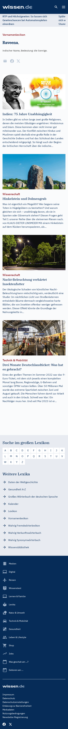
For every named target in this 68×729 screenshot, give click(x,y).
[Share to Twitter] (18, 61)
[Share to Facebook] (12, 61)
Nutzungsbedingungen (14, 713)
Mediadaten (8, 709)
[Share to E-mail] (5, 61)
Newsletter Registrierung (15, 717)
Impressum (8, 694)
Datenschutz (9, 698)
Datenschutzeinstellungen (16, 702)
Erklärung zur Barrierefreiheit (17, 705)
